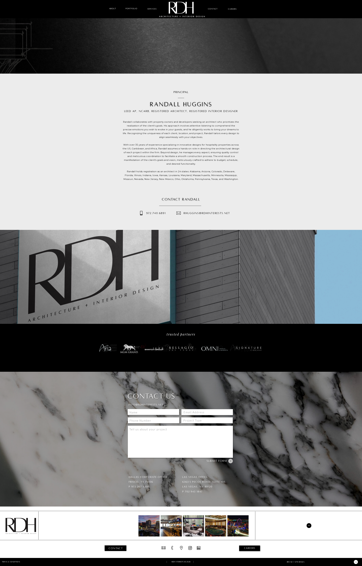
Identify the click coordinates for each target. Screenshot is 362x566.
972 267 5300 (140, 486)
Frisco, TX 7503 (140, 482)
